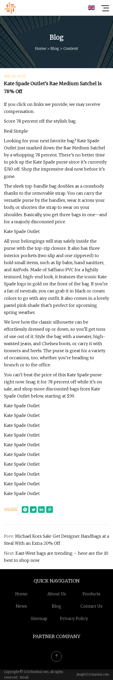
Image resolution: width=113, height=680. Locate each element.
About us (56, 593)
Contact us (91, 606)
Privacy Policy (74, 618)
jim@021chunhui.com (93, 674)
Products (91, 593)
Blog (54, 48)
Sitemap (39, 618)
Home (40, 48)
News (21, 606)
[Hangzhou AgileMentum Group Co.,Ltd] (10, 8)
